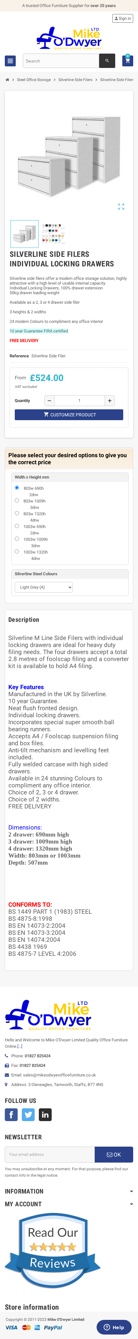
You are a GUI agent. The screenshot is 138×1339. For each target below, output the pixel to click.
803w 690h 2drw (34, 491)
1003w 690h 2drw (34, 529)
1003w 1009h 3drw (35, 542)
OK (116, 1154)
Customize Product (70, 414)
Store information (32, 1307)
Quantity (22, 400)
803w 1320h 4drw (34, 517)
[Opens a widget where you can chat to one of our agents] (114, 1328)
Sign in (122, 18)
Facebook (11, 1114)
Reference (19, 355)
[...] (19, 1046)
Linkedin (45, 1114)
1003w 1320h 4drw (35, 555)
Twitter (28, 1114)
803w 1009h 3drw (34, 504)
